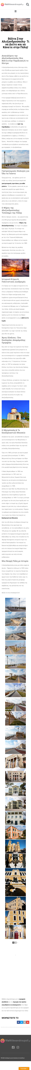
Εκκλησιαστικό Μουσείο (10, 518)
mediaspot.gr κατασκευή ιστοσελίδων (15, 1058)
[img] (15, 11)
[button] (27, 4)
